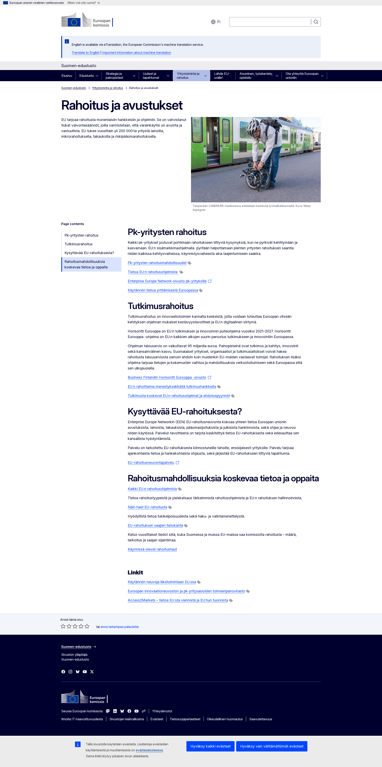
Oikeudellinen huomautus (225, 719)
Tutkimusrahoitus (78, 244)
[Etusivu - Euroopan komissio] (93, 20)
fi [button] (218, 22)
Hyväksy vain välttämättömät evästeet (271, 746)
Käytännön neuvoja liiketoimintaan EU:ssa (162, 582)
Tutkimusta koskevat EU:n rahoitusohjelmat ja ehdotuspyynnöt (179, 396)
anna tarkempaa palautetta (119, 627)
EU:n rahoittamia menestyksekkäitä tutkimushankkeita (172, 386)
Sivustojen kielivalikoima (126, 719)
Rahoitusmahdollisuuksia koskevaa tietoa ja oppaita (86, 264)
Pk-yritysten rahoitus (81, 235)
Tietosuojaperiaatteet (185, 719)
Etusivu (66, 76)
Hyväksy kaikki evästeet (210, 746)
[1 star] (63, 626)
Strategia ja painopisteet (114, 76)
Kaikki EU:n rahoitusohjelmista (152, 489)
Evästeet (156, 719)
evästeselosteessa (149, 750)
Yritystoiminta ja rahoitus (188, 76)
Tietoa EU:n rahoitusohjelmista (153, 272)
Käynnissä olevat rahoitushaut (152, 549)
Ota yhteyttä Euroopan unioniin (302, 76)
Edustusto (86, 76)
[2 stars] (66, 626)
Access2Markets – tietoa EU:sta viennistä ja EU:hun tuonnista (178, 600)
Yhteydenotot (162, 711)
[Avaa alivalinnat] (98, 75)
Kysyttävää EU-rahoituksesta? (89, 253)
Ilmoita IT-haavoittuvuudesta (82, 719)
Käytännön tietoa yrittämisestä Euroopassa (163, 290)
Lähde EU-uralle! (222, 76)
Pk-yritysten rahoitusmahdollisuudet (157, 263)
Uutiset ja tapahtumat (151, 76)
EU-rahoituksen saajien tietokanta (155, 525)
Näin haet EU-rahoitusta (147, 507)
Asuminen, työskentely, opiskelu (256, 76)
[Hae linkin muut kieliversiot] (189, 263)
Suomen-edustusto (73, 88)
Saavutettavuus (260, 719)
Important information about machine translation (136, 53)
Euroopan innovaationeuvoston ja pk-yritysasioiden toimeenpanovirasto (186, 591)
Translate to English (86, 53)
